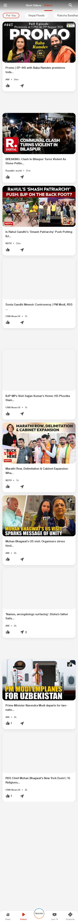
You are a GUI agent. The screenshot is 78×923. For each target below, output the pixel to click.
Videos (48, 5)
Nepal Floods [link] (36, 15)
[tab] (11, 15)
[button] (39, 56)
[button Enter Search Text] (70, 5)
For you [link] (11, 15)
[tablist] (39, 15)
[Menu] (5, 5)
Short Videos (33, 5)
